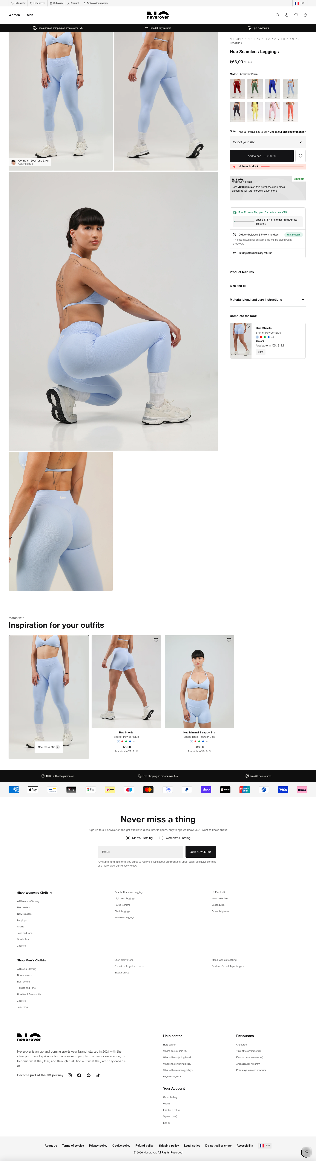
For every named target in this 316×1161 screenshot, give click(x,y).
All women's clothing (245, 39)
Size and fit (238, 286)
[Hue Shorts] (241, 341)
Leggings (271, 39)
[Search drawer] (277, 15)
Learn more (270, 190)
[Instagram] (69, 1075)
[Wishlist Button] (296, 15)
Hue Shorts (264, 328)
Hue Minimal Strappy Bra (199, 732)
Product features (242, 272)
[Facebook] (79, 1075)
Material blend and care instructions (256, 299)
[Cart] (305, 15)
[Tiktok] (98, 1075)
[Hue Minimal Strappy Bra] (199, 681)
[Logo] (158, 15)
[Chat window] (300, 156)
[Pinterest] (88, 1075)
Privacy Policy (128, 865)
